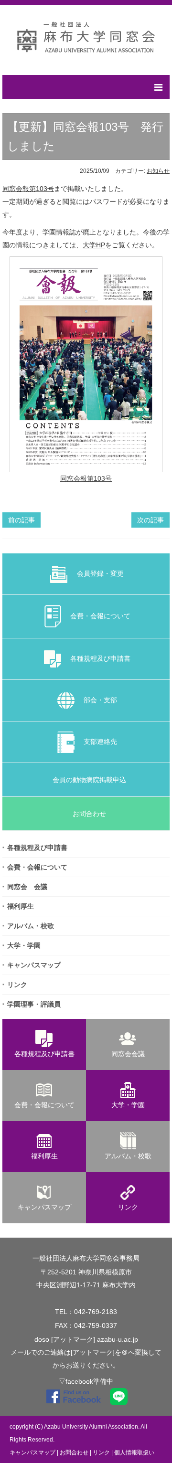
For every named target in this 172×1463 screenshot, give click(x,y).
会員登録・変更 (97, 573)
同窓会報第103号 (28, 188)
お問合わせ (86, 813)
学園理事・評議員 (34, 1004)
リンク (17, 984)
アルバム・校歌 (30, 926)
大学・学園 (24, 945)
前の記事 (21, 520)
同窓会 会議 (27, 887)
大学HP (94, 245)
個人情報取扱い (134, 1452)
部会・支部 (97, 700)
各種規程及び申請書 (97, 658)
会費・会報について (97, 616)
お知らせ (158, 171)
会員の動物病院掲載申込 (86, 780)
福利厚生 (20, 906)
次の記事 (150, 520)
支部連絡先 (97, 741)
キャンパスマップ (34, 965)
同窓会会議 (128, 1054)
